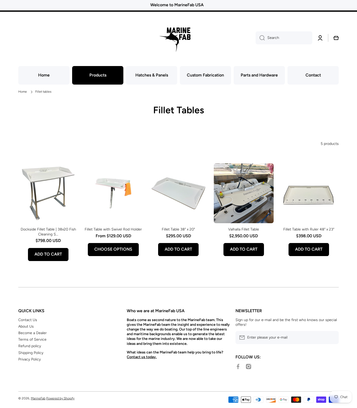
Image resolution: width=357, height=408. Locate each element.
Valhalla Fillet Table (243, 229)
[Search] (260, 37)
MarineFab (38, 398)
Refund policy (29, 346)
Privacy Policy (29, 359)
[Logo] (178, 38)
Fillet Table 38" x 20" (178, 229)
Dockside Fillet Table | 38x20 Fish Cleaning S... (48, 231)
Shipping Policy (30, 353)
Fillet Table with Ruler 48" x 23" (308, 229)
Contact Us (27, 320)
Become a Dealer (32, 333)
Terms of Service (32, 339)
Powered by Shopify (60, 398)
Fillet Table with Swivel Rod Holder (113, 229)
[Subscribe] (332, 337)
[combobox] (284, 37)
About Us (26, 326)
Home (22, 91)
